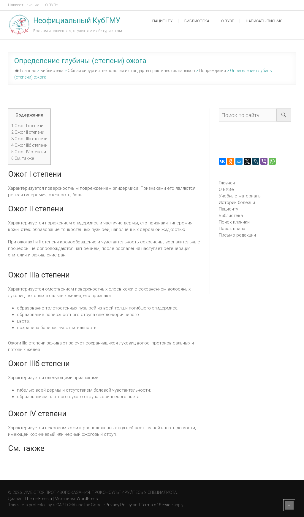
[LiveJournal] (255, 161)
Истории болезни (237, 202)
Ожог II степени (27, 132)
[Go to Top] (289, 505)
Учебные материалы (240, 196)
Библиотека (196, 21)
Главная (227, 183)
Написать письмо (23, 5)
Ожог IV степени (28, 151)
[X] (247, 161)
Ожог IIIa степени (29, 138)
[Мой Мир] (239, 161)
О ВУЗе (51, 5)
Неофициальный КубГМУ (77, 20)
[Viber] (263, 161)
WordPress (87, 498)
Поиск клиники (234, 222)
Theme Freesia (38, 498)
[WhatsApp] (272, 161)
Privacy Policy (118, 504)
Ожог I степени (27, 125)
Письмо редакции (237, 235)
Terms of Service (156, 504)
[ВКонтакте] (222, 161)
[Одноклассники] (230, 161)
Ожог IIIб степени (29, 145)
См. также (22, 158)
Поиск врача (232, 228)
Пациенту (162, 21)
